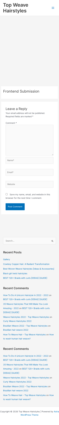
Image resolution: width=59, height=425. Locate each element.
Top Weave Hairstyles (15, 8)
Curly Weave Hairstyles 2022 (17, 321)
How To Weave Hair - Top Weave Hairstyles (24, 334)
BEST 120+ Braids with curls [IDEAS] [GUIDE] (25, 278)
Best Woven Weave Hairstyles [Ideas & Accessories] (28, 269)
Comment (11, 123)
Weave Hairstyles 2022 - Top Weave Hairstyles (26, 317)
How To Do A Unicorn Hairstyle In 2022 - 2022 (25, 295)
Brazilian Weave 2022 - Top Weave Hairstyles (25, 326)
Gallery (6, 259)
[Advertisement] (29, 46)
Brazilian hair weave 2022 (15, 330)
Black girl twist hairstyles (15, 273)
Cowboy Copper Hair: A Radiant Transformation (26, 264)
